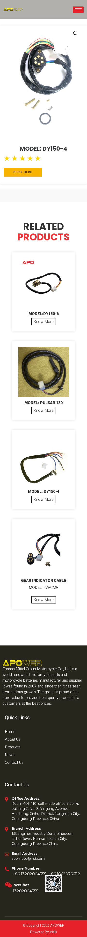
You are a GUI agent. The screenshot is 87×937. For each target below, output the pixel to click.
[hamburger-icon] (78, 9)
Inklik (53, 932)
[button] (75, 33)
